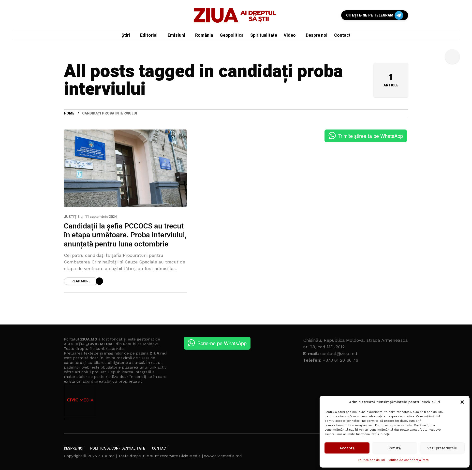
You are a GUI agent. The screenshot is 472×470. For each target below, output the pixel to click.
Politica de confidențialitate (408, 460)
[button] (462, 402)
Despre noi (73, 448)
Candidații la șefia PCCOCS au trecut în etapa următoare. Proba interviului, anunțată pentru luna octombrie (125, 235)
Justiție (71, 216)
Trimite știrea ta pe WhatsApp (370, 135)
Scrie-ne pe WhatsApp (222, 343)
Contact (160, 448)
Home (69, 113)
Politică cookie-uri (371, 460)
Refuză (394, 448)
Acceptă (347, 448)
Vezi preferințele (442, 448)
